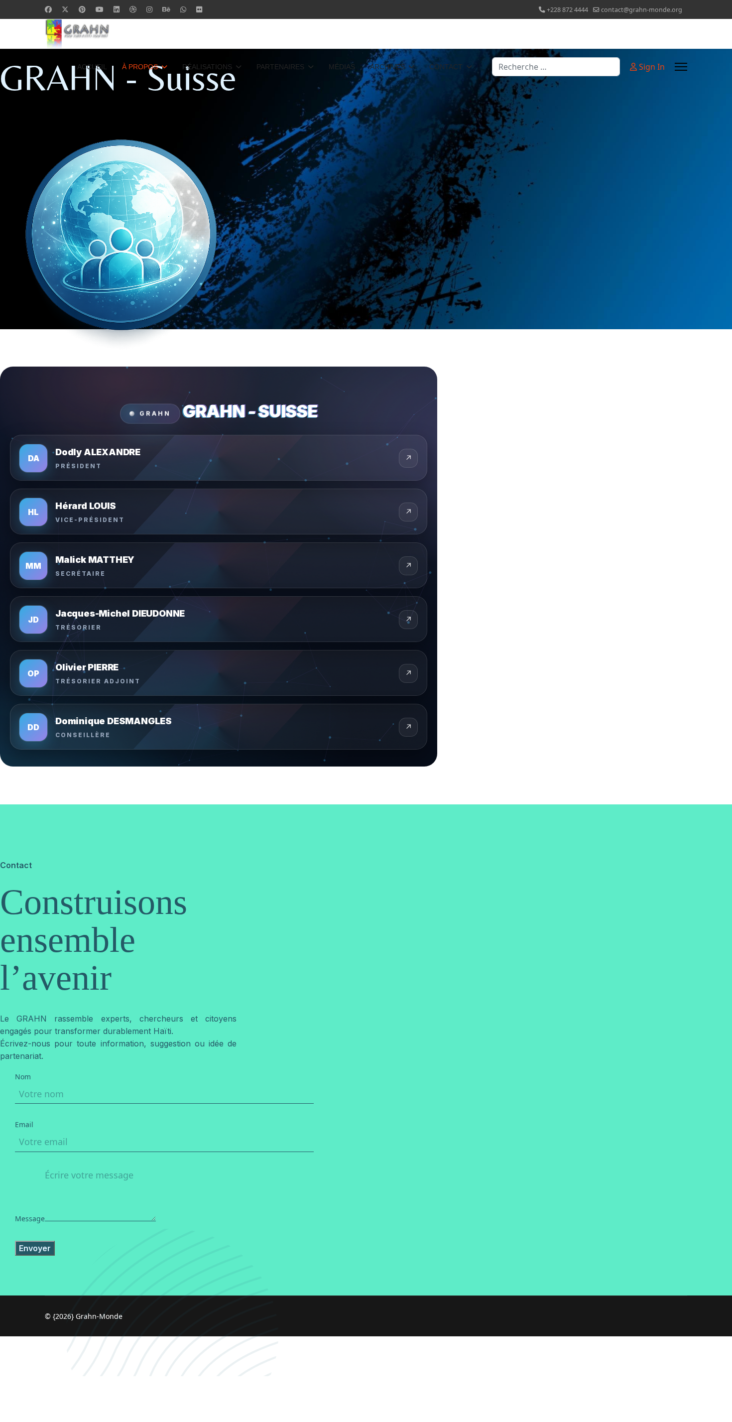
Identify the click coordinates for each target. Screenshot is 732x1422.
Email (24, 1124)
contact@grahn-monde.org (641, 9)
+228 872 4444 (567, 9)
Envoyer (35, 1248)
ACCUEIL (92, 67)
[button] (218, 458)
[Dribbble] (132, 9)
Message (30, 1218)
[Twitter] (65, 9)
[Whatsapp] (183, 9)
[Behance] (166, 9)
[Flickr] (199, 9)
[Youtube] (100, 9)
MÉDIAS (342, 67)
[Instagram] (149, 9)
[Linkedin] (117, 9)
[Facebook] (48, 9)
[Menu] (681, 67)
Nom (23, 1076)
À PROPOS (140, 67)
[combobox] (556, 66)
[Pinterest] (82, 9)
